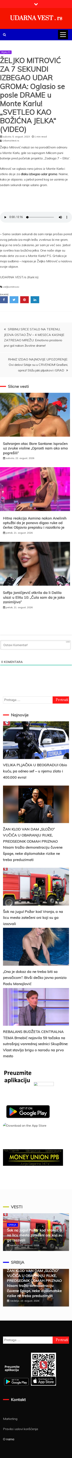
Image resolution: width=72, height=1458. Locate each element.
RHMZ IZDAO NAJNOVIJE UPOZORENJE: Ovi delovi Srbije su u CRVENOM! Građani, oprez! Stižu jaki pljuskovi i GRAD (38, 364)
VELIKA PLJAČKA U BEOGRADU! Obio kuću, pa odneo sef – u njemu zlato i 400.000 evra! (35, 771)
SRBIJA (12, 1224)
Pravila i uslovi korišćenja (20, 1429)
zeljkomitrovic (11, 286)
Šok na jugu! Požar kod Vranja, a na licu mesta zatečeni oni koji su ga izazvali (33, 917)
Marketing (10, 1419)
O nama (8, 1439)
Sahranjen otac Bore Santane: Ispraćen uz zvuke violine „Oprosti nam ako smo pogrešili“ (35, 448)
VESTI (16, 1206)
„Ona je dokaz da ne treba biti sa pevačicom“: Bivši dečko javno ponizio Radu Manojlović (35, 977)
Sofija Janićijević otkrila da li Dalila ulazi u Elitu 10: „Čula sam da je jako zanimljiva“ (34, 597)
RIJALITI (5, 52)
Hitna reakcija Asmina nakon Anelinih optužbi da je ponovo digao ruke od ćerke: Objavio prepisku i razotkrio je (34, 523)
